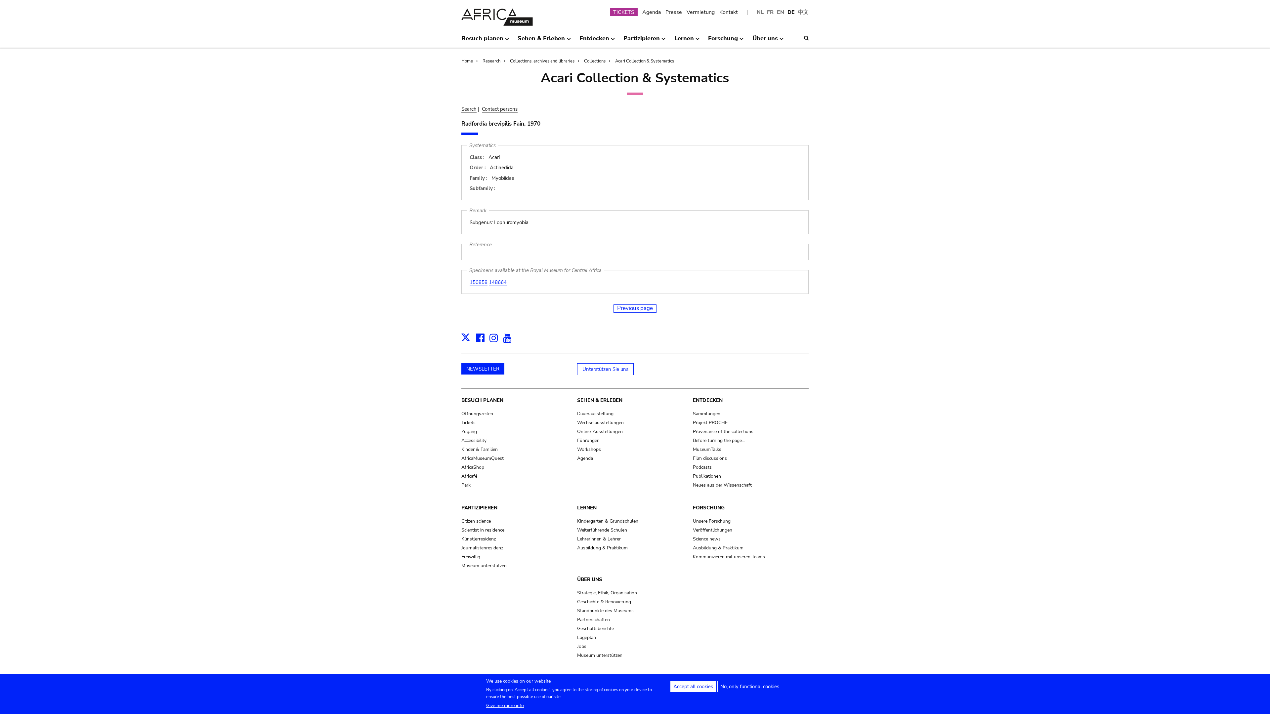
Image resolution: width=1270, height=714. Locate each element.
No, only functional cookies (749, 686)
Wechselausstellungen (600, 422)
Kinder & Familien (479, 449)
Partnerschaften (593, 619)
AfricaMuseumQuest (482, 458)
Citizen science (476, 521)
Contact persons (500, 109)
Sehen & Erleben (599, 400)
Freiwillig (470, 557)
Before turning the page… (719, 440)
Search (469, 109)
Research (491, 61)
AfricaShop (472, 467)
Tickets (468, 422)
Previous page (635, 308)
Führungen (588, 440)
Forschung (709, 507)
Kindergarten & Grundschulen (607, 521)
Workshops (589, 449)
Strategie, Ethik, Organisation (607, 593)
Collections (595, 61)
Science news (707, 539)
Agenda (651, 12)
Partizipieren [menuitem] (641, 41)
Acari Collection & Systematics (644, 61)
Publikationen (707, 476)
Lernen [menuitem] (684, 41)
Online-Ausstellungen (600, 431)
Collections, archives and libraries (542, 61)
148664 (498, 282)
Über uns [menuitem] (765, 41)
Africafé (469, 476)
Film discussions (710, 458)
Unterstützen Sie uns (605, 369)
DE (791, 12)
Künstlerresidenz (478, 539)
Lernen (587, 507)
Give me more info (505, 705)
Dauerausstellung (595, 414)
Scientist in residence (482, 530)
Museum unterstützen (484, 566)
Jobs (581, 646)
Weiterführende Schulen (602, 530)
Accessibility (474, 440)
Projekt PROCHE (710, 422)
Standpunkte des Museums (605, 611)
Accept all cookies (693, 686)
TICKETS (623, 12)
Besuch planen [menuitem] (482, 41)
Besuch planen (482, 400)
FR (770, 12)
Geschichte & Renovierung (604, 602)
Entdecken (708, 400)
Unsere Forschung (712, 521)
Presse (673, 12)
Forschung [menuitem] (723, 41)
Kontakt (728, 12)
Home (467, 61)
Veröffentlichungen (712, 530)
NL (760, 12)
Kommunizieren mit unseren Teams (729, 557)
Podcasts (702, 467)
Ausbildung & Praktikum (602, 548)
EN (780, 12)
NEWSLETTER (482, 369)
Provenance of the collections (723, 431)
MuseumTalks (707, 449)
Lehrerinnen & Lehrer (599, 539)
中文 (803, 12)
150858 (478, 282)
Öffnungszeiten (477, 414)
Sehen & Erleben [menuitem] (541, 41)
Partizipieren (479, 507)
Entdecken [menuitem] (594, 41)
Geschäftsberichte (595, 628)
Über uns (589, 579)
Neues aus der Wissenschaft (722, 485)
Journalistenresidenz (482, 548)
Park (466, 485)
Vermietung (701, 12)
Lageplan (586, 637)
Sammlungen (706, 414)
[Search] (806, 38)
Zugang (469, 431)
